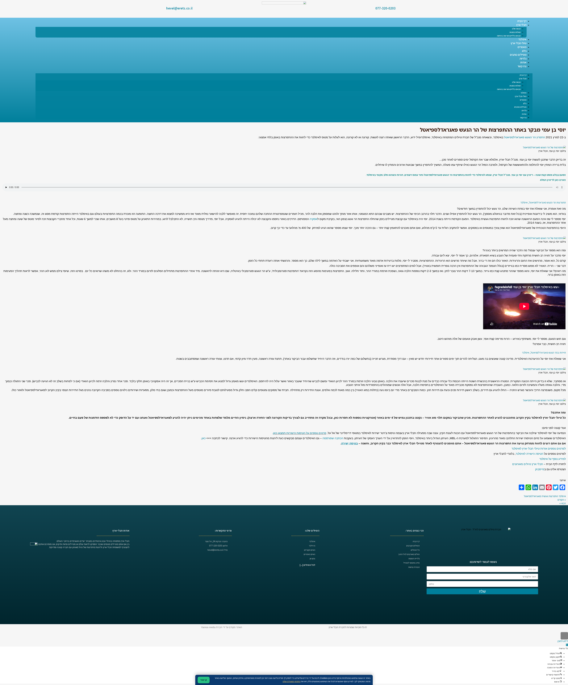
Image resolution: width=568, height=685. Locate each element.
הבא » (562, 503)
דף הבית (522, 21)
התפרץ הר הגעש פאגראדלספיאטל (524, 137)
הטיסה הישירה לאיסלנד (529, 453)
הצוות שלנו (516, 28)
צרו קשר (522, 66)
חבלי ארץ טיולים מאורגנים (527, 464)
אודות (523, 62)
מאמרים (522, 47)
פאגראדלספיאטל (532, 496)
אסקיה (313, 219)
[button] (284, 71)
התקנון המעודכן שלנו (291, 681)
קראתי (203, 680)
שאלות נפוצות (515, 32)
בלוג (524, 51)
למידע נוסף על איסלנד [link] (552, 458)
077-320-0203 (385, 8)
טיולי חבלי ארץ (519, 43)
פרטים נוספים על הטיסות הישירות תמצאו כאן (299, 433)
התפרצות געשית (550, 496)
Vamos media (208, 627)
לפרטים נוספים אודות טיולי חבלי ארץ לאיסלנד (538, 448)
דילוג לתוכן (562, 641)
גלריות (523, 58)
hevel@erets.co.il (179, 8)
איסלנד (522, 39)
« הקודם (561, 500)
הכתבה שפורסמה (332, 438)
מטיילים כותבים (518, 55)
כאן (204, 438)
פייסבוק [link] (539, 469)
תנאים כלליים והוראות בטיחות (509, 35)
